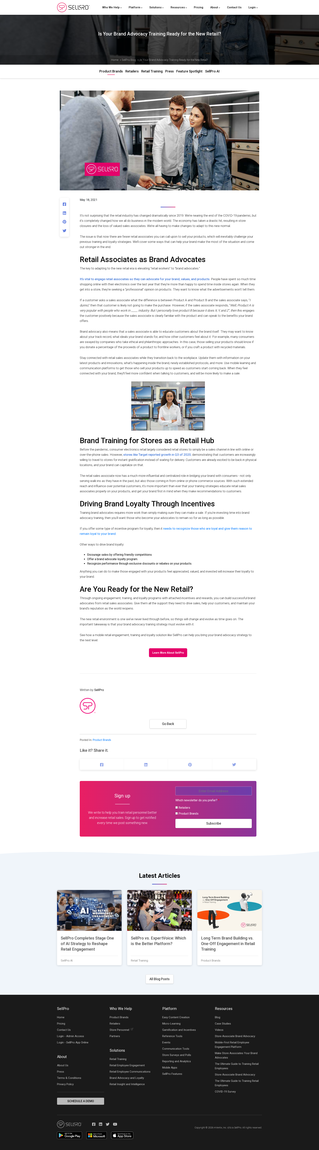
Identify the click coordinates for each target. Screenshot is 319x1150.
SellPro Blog (129, 59)
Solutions (155, 7)
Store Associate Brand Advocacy (235, 1036)
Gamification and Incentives (179, 1030)
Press (169, 71)
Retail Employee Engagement (127, 1065)
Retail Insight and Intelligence (127, 1084)
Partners (115, 1036)
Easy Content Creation (176, 1017)
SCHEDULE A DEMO (80, 1101)
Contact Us (234, 7)
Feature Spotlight (189, 71)
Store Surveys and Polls (176, 1055)
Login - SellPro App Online (72, 1042)
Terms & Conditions (69, 1078)
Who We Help (111, 7)
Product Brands (111, 71)
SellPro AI (212, 71)
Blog (217, 1017)
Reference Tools (172, 1036)
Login (252, 7)
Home (114, 59)
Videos (219, 1030)
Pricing (198, 7)
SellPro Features (172, 1074)
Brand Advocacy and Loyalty (127, 1078)
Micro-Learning (171, 1023)
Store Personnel (119, 1030)
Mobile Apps (169, 1067)
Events (166, 1042)
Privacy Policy (65, 1084)
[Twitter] (64, 230)
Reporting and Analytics (176, 1061)
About (214, 7)
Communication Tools (175, 1048)
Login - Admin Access (70, 1036)
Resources (178, 7)
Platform (135, 7)
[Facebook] (64, 204)
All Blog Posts (160, 979)
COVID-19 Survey (225, 1091)
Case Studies (223, 1023)
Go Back (168, 724)
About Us (62, 1065)
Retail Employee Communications (130, 1071)
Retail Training (152, 71)
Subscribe (213, 823)
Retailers (132, 71)
